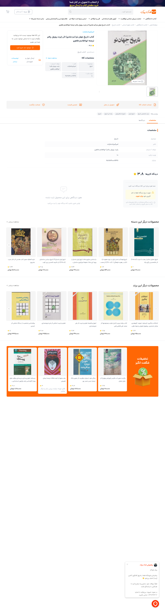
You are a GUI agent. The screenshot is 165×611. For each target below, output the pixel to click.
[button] (9, 245)
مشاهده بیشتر (14, 222)
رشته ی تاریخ (108, 114)
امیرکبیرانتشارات (88, 32)
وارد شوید (139, 196)
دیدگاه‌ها (142, 120)
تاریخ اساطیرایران (120, 114)
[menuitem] (149, 19)
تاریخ (99, 114)
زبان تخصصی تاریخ (143, 114)
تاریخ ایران (132, 114)
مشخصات (152, 120)
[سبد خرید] (7, 11)
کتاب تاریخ (82, 52)
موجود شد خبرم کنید (24, 47)
